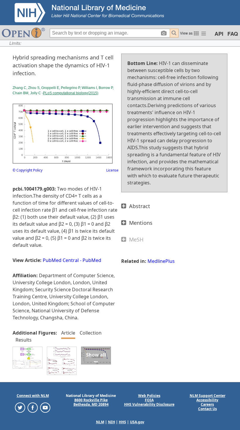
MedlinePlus (161, 261)
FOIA (149, 400)
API (219, 33)
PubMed (92, 260)
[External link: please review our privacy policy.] (20, 407)
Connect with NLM (33, 395)
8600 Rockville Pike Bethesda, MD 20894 (91, 402)
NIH (111, 421)
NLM (100, 421)
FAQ (232, 33)
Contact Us (207, 408)
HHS (122, 421)
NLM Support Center (207, 395)
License (112, 170)
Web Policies (149, 395)
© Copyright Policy (27, 170)
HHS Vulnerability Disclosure (149, 404)
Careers (207, 404)
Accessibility (207, 400)
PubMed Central (61, 260)
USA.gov (137, 421)
